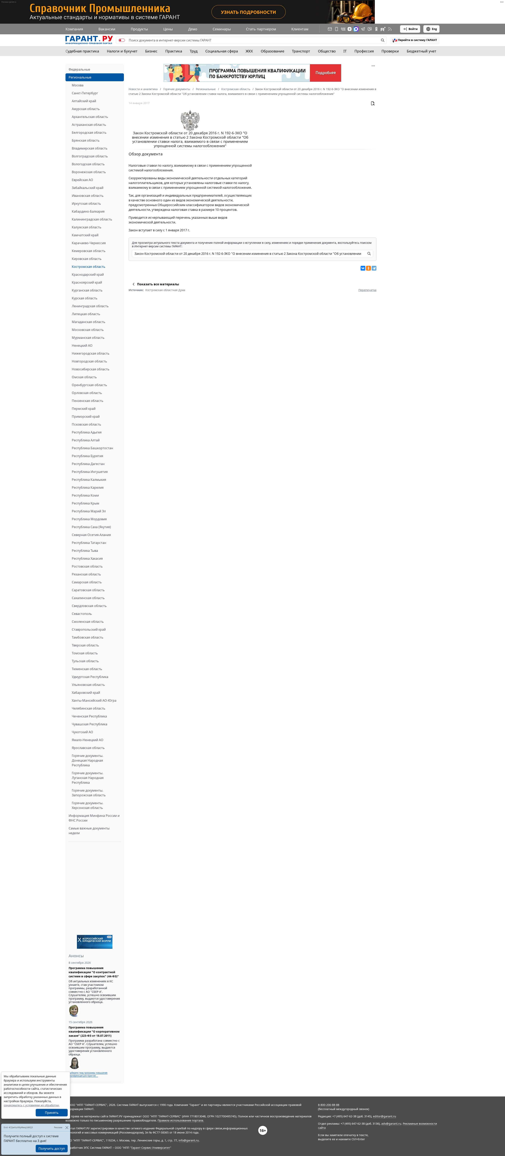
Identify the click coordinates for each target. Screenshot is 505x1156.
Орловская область (87, 393)
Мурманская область (88, 337)
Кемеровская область (89, 251)
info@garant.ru (189, 1140)
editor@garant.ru (384, 1116)
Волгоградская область (90, 156)
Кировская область (87, 259)
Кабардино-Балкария (88, 211)
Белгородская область (89, 132)
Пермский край (83, 408)
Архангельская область (90, 117)
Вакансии (106, 29)
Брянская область (86, 140)
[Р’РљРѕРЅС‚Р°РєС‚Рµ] (363, 268)
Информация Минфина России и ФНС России (94, 818)
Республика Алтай (86, 440)
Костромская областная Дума (165, 290)
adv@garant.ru (391, 1123)
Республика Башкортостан (92, 448)
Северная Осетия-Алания (91, 535)
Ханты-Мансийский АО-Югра (94, 700)
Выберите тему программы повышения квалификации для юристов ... (88, 1074)
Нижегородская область (90, 353)
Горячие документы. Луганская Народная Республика (88, 778)
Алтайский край (84, 101)
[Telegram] (374, 268)
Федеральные (79, 69)
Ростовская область (87, 566)
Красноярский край (87, 282)
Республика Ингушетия (90, 472)
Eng (434, 29)
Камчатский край (85, 235)
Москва (77, 85)
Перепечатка (367, 290)
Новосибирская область (90, 369)
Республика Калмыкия (89, 479)
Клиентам (299, 29)
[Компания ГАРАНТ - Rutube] (383, 29)
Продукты (139, 29)
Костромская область (88, 266)
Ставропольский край (89, 629)
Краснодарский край (88, 274)
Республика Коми (85, 495)
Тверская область (85, 645)
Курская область (84, 298)
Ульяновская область (88, 685)
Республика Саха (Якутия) (91, 527)
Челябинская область (88, 708)
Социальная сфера (221, 51)
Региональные (80, 77)
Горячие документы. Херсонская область (87, 805)
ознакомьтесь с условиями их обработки (31, 1105)
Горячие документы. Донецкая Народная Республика (87, 760)
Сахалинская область (88, 598)
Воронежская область (89, 172)
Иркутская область (86, 203)
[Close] (67, 1127)
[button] (415, 40)
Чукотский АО (82, 732)
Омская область (84, 377)
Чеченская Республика (89, 716)
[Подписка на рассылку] (329, 29)
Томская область (85, 653)
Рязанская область (86, 574)
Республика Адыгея (87, 432)
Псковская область (86, 424)
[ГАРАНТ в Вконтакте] (343, 29)
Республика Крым (85, 503)
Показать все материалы (158, 284)
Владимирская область (90, 148)
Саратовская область (88, 590)
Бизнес (151, 51)
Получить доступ (51, 1148)
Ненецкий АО (82, 345)
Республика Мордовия (89, 519)
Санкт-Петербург (85, 93)
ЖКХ (249, 51)
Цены (168, 29)
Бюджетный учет (421, 51)
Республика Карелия (88, 487)
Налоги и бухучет (122, 51)
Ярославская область (88, 748)
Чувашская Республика (89, 724)
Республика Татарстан (89, 543)
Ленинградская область (90, 306)
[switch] (122, 40)
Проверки (390, 51)
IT (345, 51)
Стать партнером (261, 29)
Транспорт (301, 51)
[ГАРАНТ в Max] (356, 29)
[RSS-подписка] (389, 29)
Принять (52, 1112)
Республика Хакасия (87, 558)
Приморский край (86, 416)
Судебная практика (82, 51)
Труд (193, 51)
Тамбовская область (87, 637)
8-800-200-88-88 (328, 1105)
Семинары (222, 29)
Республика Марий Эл (89, 511)
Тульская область (85, 661)
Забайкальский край (87, 188)
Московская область (88, 330)
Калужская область (86, 227)
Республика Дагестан (88, 464)
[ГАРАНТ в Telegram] (363, 29)
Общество (327, 51)
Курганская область (87, 290)
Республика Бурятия (87, 456)
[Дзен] (350, 29)
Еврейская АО (82, 180)
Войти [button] (413, 29)
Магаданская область (88, 322)
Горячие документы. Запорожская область (89, 792)
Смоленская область (88, 621)
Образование (272, 51)
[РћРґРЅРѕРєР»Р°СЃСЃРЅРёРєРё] (368, 268)
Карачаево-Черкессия (89, 243)
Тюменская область (87, 669)
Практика (173, 51)
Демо (192, 29)
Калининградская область (92, 219)
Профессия (364, 51)
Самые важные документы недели (89, 830)
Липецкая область (86, 314)
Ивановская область (88, 195)
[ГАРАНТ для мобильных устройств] (336, 29)
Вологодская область (88, 164)
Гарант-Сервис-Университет (150, 1147)
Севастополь (82, 614)
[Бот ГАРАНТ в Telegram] (369, 29)
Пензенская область (87, 401)
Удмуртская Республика (90, 677)
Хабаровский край (86, 692)
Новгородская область (89, 361)
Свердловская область (89, 606)
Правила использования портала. (181, 1120)
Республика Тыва (85, 550)
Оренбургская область (89, 385)
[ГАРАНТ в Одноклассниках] (376, 29)
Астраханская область (89, 124)
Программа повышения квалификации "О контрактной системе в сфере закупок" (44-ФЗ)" (94, 972)
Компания (74, 29)
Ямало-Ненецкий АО (87, 740)
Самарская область (87, 582)
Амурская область (86, 109)
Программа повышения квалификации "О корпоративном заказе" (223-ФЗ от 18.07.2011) (94, 1031)
